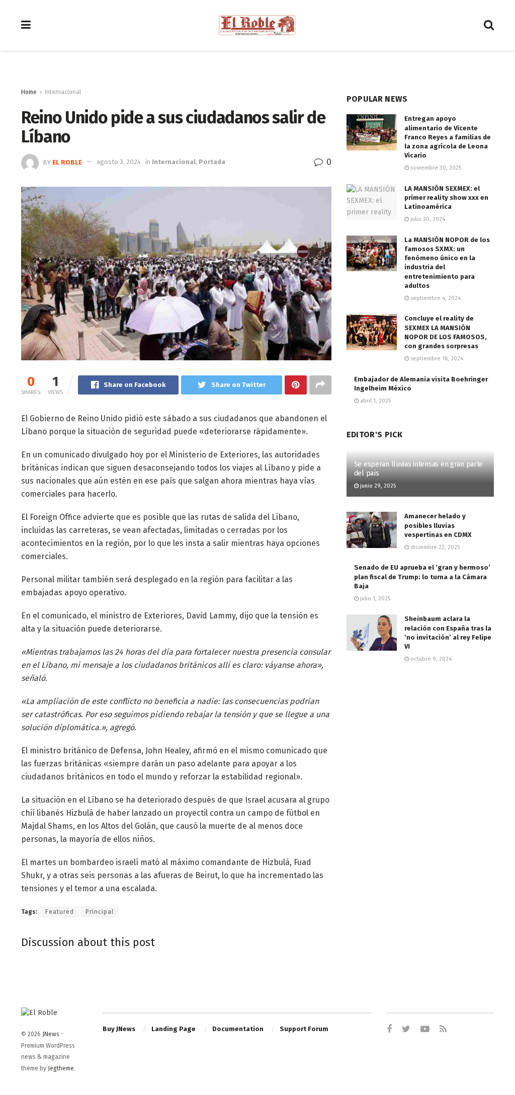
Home (29, 92)
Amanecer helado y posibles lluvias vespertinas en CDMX (438, 525)
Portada (212, 162)
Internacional (63, 92)
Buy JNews (119, 1029)
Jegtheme (61, 1068)
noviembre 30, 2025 (435, 168)
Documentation (238, 1029)
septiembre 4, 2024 (435, 298)
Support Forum (304, 1029)
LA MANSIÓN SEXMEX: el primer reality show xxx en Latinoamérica (446, 197)
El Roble (67, 162)
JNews (50, 1034)
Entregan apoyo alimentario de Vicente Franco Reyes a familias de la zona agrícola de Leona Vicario (447, 137)
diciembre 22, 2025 (434, 547)
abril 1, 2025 (375, 401)
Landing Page (173, 1029)
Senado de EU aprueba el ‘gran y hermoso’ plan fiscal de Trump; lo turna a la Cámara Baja (422, 576)
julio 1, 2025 (374, 598)
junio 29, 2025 (377, 486)
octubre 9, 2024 (430, 659)
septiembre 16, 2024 (436, 358)
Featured (59, 911)
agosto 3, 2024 (119, 162)
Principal (99, 911)
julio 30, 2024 (427, 219)
